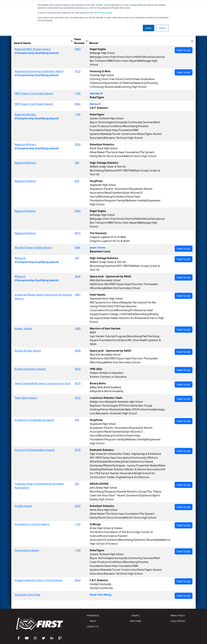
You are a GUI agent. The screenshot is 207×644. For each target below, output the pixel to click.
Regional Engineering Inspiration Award (39, 71)
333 (77, 484)
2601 (78, 294)
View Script (183, 50)
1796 (78, 93)
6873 (78, 233)
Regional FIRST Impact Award (32, 49)
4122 (78, 71)
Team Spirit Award (26, 398)
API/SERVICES (93, 615)
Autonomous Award (27, 550)
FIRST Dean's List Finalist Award (34, 93)
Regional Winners (25, 114)
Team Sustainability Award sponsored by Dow (43, 383)
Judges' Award (23, 328)
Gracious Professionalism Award (34, 450)
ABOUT (93, 621)
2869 (78, 49)
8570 (78, 383)
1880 (78, 328)
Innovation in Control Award (32, 524)
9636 (78, 276)
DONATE (135, 615)
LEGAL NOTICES (178, 621)
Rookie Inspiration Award (30, 369)
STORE (135, 621)
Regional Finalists (25, 181)
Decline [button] (162, 28)
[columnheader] (43, 41)
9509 (78, 369)
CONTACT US (93, 626)
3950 (78, 144)
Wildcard (20, 258)
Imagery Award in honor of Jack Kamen (38, 580)
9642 (78, 104)
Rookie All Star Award (28, 350)
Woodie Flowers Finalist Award (33, 247)
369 (77, 162)
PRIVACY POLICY (177, 615)
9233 (78, 398)
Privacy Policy (103, 12)
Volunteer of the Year (28, 594)
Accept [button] (149, 28)
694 (77, 181)
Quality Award (23, 506)
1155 (78, 524)
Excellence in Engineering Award (34, 420)
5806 (78, 247)
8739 (78, 450)
